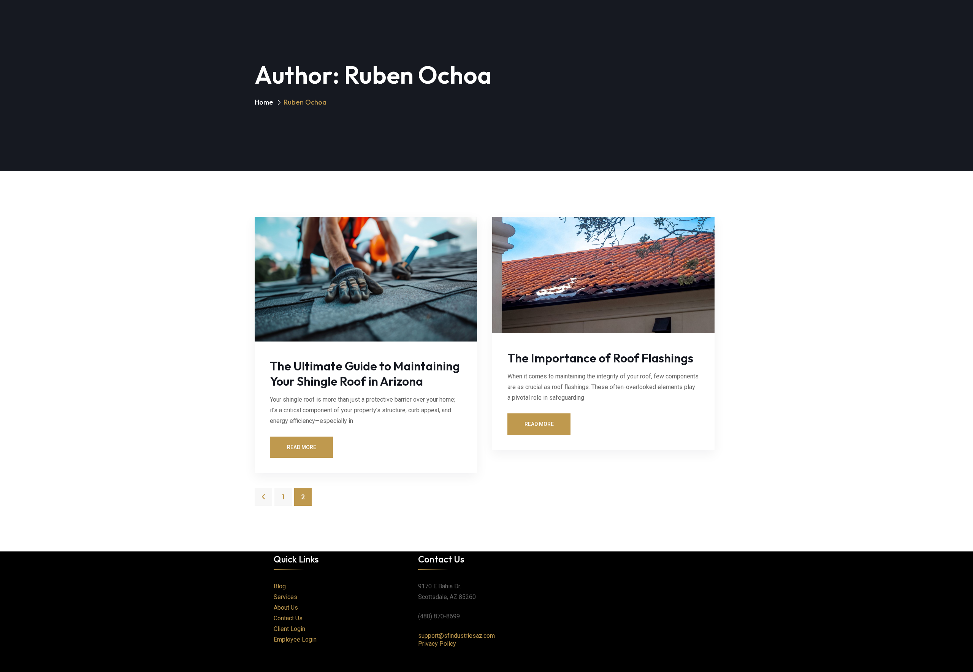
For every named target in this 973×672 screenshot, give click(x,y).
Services (285, 597)
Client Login (289, 628)
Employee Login (295, 639)
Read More (301, 447)
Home (264, 102)
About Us (286, 607)
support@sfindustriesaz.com (456, 635)
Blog (280, 586)
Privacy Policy (437, 643)
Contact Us (288, 618)
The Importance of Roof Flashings (600, 357)
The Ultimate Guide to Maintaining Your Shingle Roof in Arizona (365, 373)
